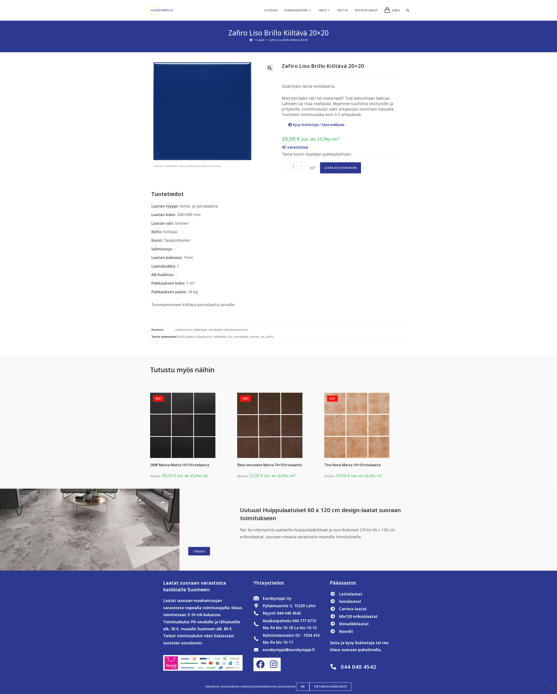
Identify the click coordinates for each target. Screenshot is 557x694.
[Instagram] (273, 664)
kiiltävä (190, 337)
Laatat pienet (183, 330)
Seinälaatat (215, 330)
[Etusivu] (251, 40)
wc (263, 337)
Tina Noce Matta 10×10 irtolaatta (352, 465)
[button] (269, 67)
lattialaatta (219, 337)
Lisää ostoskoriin (340, 168)
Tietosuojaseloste (330, 686)
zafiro (270, 337)
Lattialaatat (200, 330)
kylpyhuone (204, 337)
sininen (255, 337)
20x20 (180, 337)
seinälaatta (241, 337)
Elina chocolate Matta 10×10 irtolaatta (269, 465)
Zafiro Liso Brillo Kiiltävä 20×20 (288, 40)
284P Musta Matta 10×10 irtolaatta (179, 465)
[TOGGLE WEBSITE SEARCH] (407, 10)
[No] (551, 686)
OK (303, 686)
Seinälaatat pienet (236, 330)
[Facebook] (260, 664)
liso (230, 337)
